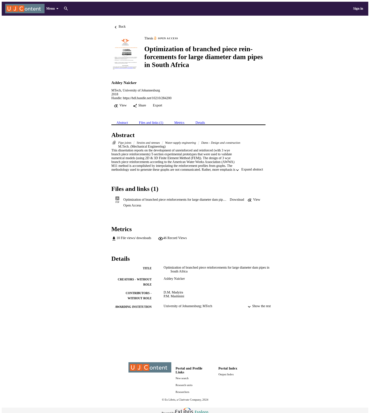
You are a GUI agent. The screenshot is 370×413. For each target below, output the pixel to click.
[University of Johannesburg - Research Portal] (25, 8)
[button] (237, 200)
